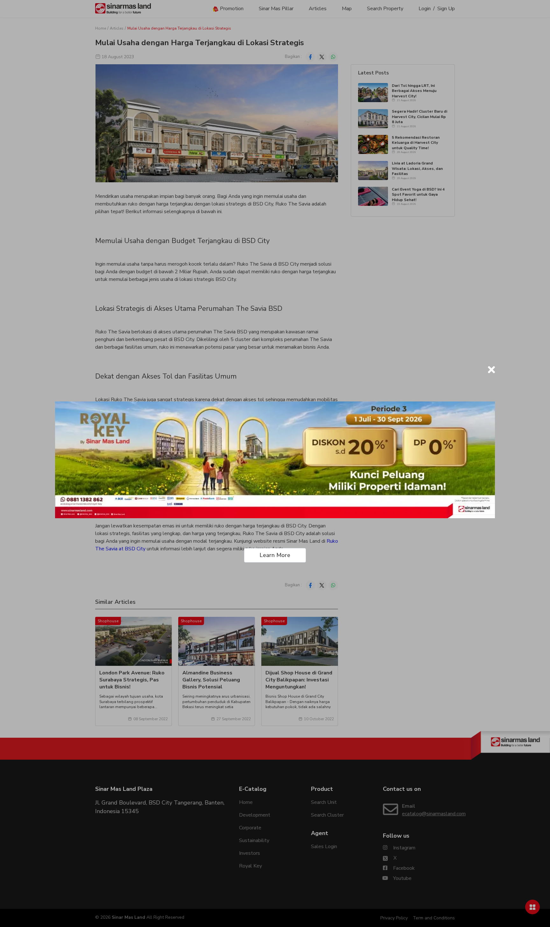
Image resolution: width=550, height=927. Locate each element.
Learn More (275, 555)
